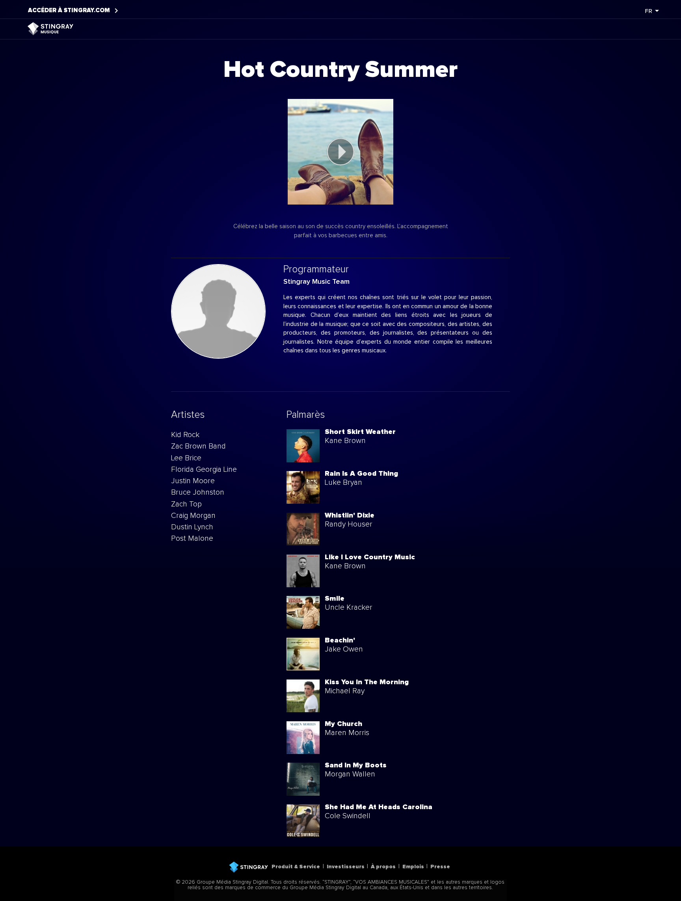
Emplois (413, 866)
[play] (340, 152)
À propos (383, 866)
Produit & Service (296, 866)
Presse (440, 866)
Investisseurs (346, 866)
